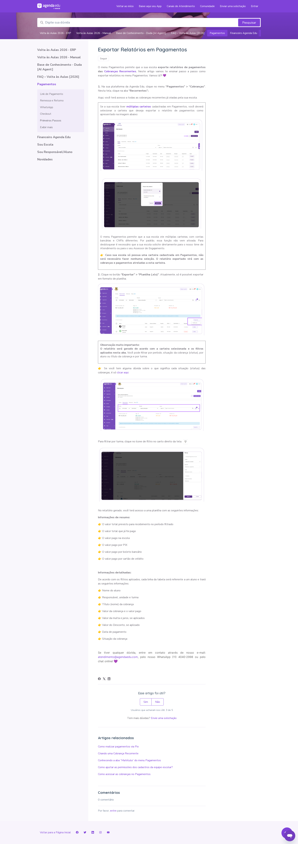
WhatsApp (46, 107)
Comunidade (207, 6)
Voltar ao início (125, 6)
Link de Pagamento (51, 94)
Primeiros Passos (50, 120)
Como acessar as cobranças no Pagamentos (124, 774)
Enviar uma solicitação (233, 6)
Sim (145, 702)
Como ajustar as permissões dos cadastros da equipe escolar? (135, 767)
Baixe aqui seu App (150, 6)
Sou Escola (45, 144)
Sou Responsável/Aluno (54, 152)
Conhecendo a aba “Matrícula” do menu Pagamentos (129, 760)
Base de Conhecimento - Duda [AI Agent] (141, 33)
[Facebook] (99, 679)
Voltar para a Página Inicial (55, 832)
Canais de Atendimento (181, 6)
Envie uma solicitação (164, 718)
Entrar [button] (254, 6)
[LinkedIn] (109, 679)
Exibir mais (46, 127)
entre (113, 810)
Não (157, 702)
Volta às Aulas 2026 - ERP (55, 33)
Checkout (45, 114)
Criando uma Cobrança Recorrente (118, 753)
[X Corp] (104, 679)
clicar (120, 372)
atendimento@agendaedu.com (118, 657)
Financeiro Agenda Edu (243, 33)
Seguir (103, 58)
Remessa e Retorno (52, 100)
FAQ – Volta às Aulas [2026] (188, 33)
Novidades (45, 159)
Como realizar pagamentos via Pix (118, 746)
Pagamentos (217, 33)
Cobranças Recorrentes (120, 71)
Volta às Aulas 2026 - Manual (93, 33)
